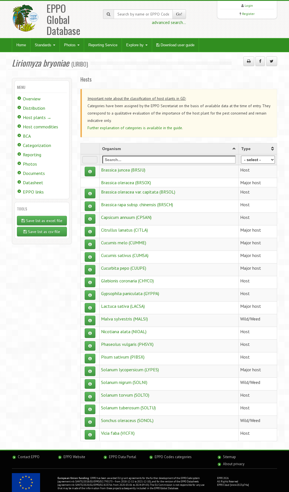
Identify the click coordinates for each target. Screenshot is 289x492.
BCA (27, 136)
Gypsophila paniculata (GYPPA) (130, 293)
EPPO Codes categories (173, 456)
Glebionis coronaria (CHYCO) (127, 281)
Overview (32, 99)
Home (21, 45)
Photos (70, 45)
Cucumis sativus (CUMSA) (124, 255)
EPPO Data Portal (122, 456)
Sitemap (229, 456)
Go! (179, 14)
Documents (34, 173)
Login (249, 5)
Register (248, 14)
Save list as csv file (43, 231)
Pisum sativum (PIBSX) (122, 357)
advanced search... (169, 22)
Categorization (37, 145)
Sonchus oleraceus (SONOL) (127, 420)
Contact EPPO (29, 456)
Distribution (34, 108)
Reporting (32, 154)
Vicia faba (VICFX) (118, 433)
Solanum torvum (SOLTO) (125, 395)
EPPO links (33, 192)
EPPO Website (74, 456)
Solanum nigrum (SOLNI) (124, 382)
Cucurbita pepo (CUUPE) (123, 268)
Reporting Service (102, 45)
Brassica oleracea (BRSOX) (126, 182)
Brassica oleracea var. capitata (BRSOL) (138, 192)
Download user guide (176, 45)
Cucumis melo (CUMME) (123, 242)
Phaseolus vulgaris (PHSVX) (127, 344)
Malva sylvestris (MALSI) (124, 319)
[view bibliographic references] (90, 171)
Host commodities (40, 126)
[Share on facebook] (260, 61)
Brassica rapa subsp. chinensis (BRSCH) (137, 204)
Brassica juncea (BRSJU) (123, 170)
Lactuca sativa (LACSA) (123, 306)
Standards (43, 45)
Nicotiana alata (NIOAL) (123, 331)
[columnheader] (169, 148)
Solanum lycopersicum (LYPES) (130, 369)
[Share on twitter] (271, 61)
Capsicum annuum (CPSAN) (126, 217)
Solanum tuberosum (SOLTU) (128, 407)
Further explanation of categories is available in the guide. (135, 127)
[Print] (248, 61)
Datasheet (33, 182)
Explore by (135, 45)
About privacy (233, 464)
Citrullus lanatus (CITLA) (124, 230)
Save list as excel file (43, 220)
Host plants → (37, 117)
